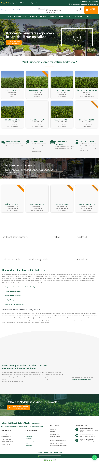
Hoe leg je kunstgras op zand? (12, 300)
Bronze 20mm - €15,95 (12, 90)
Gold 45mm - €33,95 (62, 204)
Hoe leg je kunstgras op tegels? (13, 295)
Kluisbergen (29, 445)
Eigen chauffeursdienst (86, 435)
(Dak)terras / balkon (20, 16)
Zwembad (53, 16)
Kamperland (29, 438)
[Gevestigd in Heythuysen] (76, 440)
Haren (27, 434)
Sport (61, 16)
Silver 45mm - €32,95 (86, 120)
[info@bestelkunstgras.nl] (76, 429)
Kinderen (43, 16)
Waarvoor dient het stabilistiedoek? (14, 304)
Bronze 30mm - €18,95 (37, 90)
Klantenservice (53, 11)
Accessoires (79, 16)
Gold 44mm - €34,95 (37, 204)
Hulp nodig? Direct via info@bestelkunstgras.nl (21, 423)
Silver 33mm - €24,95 (37, 120)
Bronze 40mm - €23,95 (62, 90)
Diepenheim (29, 436)
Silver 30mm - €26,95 (12, 120)
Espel (27, 443)
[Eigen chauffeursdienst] (76, 435)
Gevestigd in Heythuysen (87, 439)
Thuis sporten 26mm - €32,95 (86, 90)
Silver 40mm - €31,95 (61, 120)
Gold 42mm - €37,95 (12, 204)
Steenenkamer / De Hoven (32, 441)
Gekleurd (69, 16)
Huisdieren (33, 16)
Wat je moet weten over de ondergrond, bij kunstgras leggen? (21, 287)
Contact (88, 16)
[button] (77, 37)
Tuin (9, 16)
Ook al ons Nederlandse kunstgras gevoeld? (33, 401)
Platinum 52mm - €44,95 (86, 204)
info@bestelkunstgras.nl (86, 428)
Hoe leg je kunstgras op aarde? (13, 291)
